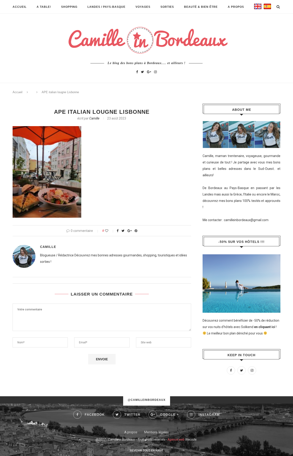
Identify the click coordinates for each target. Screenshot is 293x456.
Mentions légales (156, 432)
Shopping (69, 6)
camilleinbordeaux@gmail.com (246, 220)
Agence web (176, 439)
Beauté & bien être (201, 6)
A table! (44, 6)
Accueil (20, 6)
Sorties (167, 6)
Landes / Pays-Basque (106, 6)
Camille (94, 118)
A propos (236, 6)
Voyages (143, 6)
